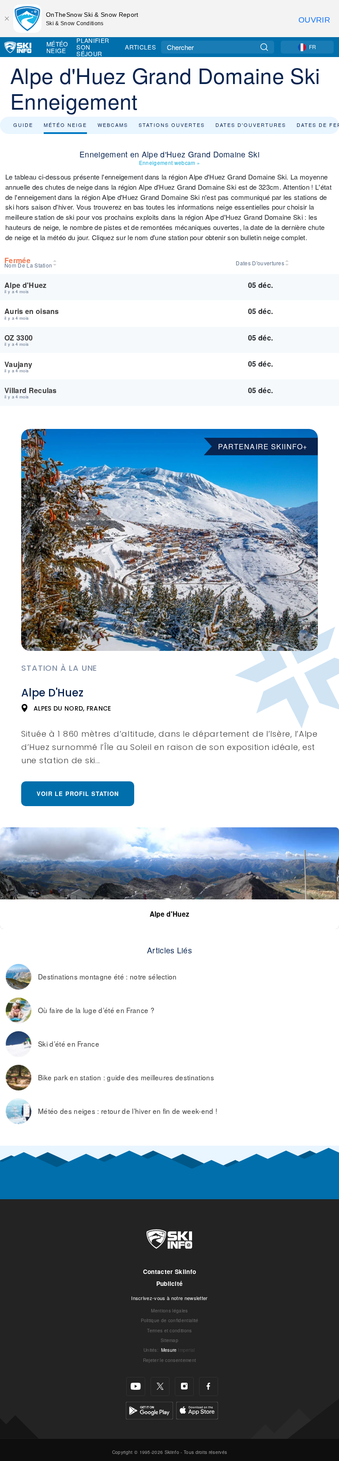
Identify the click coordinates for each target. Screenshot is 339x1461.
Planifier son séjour (92, 47)
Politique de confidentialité (170, 1320)
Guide (23, 124)
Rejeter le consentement (169, 1360)
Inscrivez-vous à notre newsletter (169, 1297)
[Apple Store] (197, 1409)
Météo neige (65, 124)
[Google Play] (149, 1409)
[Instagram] (184, 1386)
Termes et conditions (169, 1330)
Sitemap (169, 1340)
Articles (140, 46)
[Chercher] (264, 47)
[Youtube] (135, 1386)
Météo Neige (57, 47)
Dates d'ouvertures (250, 124)
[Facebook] (208, 1386)
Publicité (169, 1283)
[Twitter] (160, 1386)
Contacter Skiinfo (169, 1271)
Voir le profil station (78, 793)
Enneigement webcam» (169, 162)
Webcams (113, 124)
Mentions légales (169, 1310)
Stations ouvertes (172, 124)
